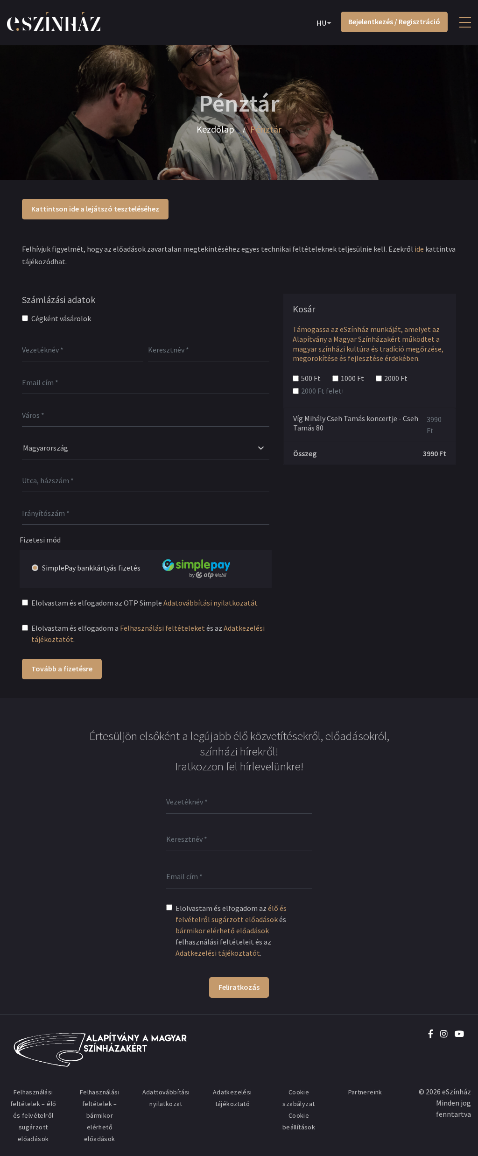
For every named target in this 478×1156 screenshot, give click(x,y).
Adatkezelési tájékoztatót (218, 953)
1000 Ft (352, 378)
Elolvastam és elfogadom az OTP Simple (144, 602)
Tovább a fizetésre (61, 668)
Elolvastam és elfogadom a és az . (148, 633)
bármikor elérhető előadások (222, 930)
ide (419, 249)
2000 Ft (396, 378)
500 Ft (311, 378)
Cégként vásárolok (61, 318)
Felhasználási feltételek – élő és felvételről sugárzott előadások (33, 1115)
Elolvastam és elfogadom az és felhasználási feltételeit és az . (231, 930)
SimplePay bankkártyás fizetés (91, 567)
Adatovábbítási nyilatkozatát (210, 602)
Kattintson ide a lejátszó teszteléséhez (95, 208)
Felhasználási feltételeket (162, 628)
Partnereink (365, 1092)
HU (321, 23)
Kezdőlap (215, 129)
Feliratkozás (239, 987)
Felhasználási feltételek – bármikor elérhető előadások (100, 1115)
